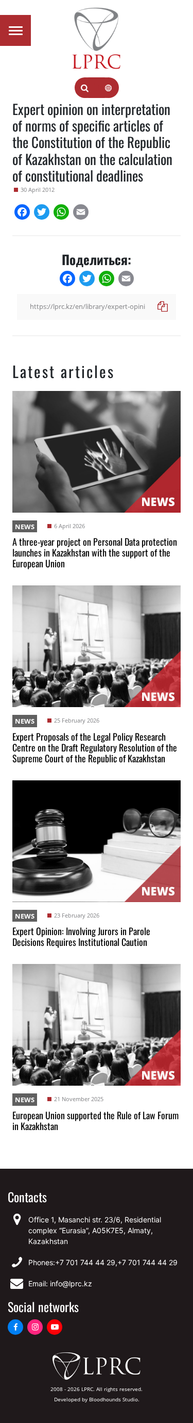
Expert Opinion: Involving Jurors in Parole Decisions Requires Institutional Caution (81, 936)
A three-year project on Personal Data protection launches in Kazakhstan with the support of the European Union (94, 552)
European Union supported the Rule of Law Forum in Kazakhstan (95, 1120)
